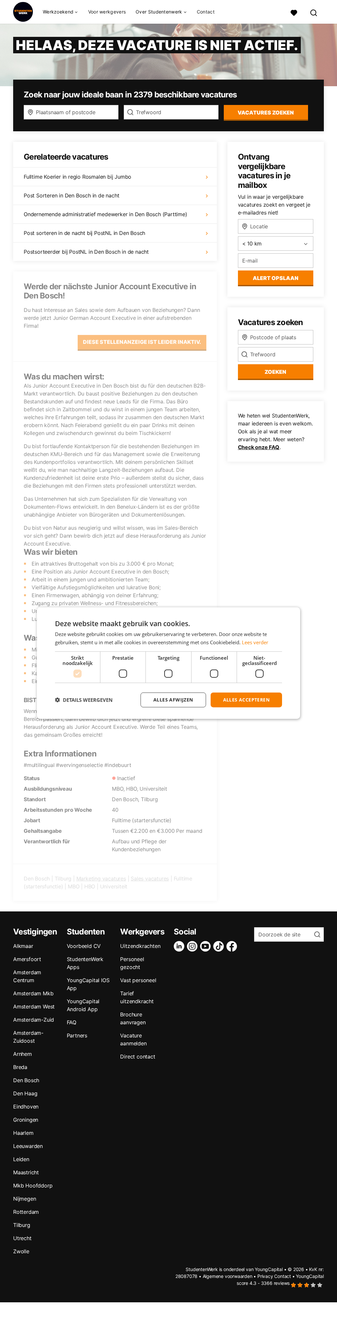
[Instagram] (193, 946)
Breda (20, 1067)
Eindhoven (26, 1106)
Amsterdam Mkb (33, 993)
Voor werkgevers (107, 11)
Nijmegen (24, 1198)
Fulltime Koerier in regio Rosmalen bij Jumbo (77, 176)
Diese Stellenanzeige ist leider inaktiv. (142, 342)
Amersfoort (27, 959)
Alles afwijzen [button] (173, 700)
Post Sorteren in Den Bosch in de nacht (71, 195)
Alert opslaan (275, 278)
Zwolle (21, 1251)
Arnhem (22, 1054)
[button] (84, 700)
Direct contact (137, 1056)
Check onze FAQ (258, 447)
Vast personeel (138, 980)
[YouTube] (206, 946)
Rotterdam (26, 1212)
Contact (206, 11)
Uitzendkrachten (140, 946)
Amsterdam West (34, 1006)
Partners (77, 1035)
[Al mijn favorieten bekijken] (294, 12)
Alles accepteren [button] (246, 700)
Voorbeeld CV (84, 946)
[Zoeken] (314, 12)
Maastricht (26, 1172)
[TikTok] (219, 946)
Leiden (21, 1159)
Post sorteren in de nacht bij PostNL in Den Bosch (84, 233)
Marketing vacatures (101, 878)
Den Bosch (26, 1080)
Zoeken (275, 372)
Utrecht (22, 1238)
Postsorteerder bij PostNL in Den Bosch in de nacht (86, 251)
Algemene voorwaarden (227, 1276)
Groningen (25, 1119)
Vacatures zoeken (266, 112)
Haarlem (23, 1133)
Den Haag (25, 1093)
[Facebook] (233, 946)
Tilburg (21, 1225)
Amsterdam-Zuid (33, 1019)
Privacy (265, 1276)
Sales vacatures (150, 878)
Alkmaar (23, 946)
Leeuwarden (28, 1146)
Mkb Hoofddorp (32, 1185)
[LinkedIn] (180, 946)
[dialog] (168, 663)
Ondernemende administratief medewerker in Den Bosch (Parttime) (105, 214)
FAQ (71, 1022)
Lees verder (255, 642)
